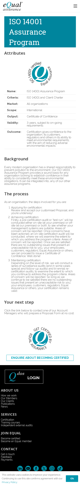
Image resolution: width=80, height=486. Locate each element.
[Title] (13, 6)
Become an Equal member (16, 441)
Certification (7, 419)
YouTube (28, 468)
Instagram (52, 468)
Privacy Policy (9, 482)
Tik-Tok (60, 468)
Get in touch (8, 454)
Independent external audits (17, 425)
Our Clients (7, 401)
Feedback (6, 456)
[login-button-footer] (40, 376)
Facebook (36, 468)
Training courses (10, 422)
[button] (75, 6)
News (4, 406)
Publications (8, 403)
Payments (6, 459)
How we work (9, 395)
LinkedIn (20, 468)
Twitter (44, 468)
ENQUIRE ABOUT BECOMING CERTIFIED (40, 358)
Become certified (10, 438)
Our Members (9, 398)
